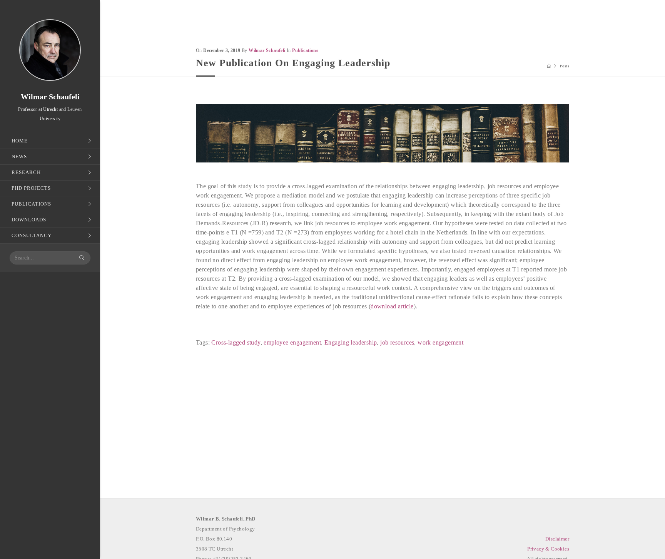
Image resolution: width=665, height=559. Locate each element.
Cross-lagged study (235, 342)
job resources (397, 342)
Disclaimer (557, 539)
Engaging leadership (350, 342)
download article (392, 306)
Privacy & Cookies (548, 549)
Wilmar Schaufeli (267, 50)
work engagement (440, 342)
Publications (305, 50)
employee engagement (292, 342)
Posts (564, 66)
